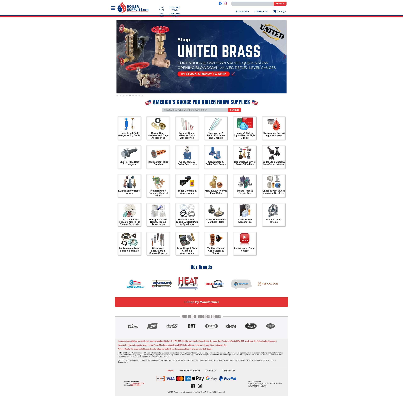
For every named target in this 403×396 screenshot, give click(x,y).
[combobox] (252, 4)
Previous (118, 57)
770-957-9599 (135, 385)
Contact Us (261, 11)
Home (170, 371)
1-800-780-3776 (174, 14)
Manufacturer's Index (189, 371)
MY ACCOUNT (242, 11)
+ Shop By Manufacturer (201, 302)
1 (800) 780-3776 (137, 383)
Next (285, 57)
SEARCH (280, 4)
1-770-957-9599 (174, 8)
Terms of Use (229, 371)
